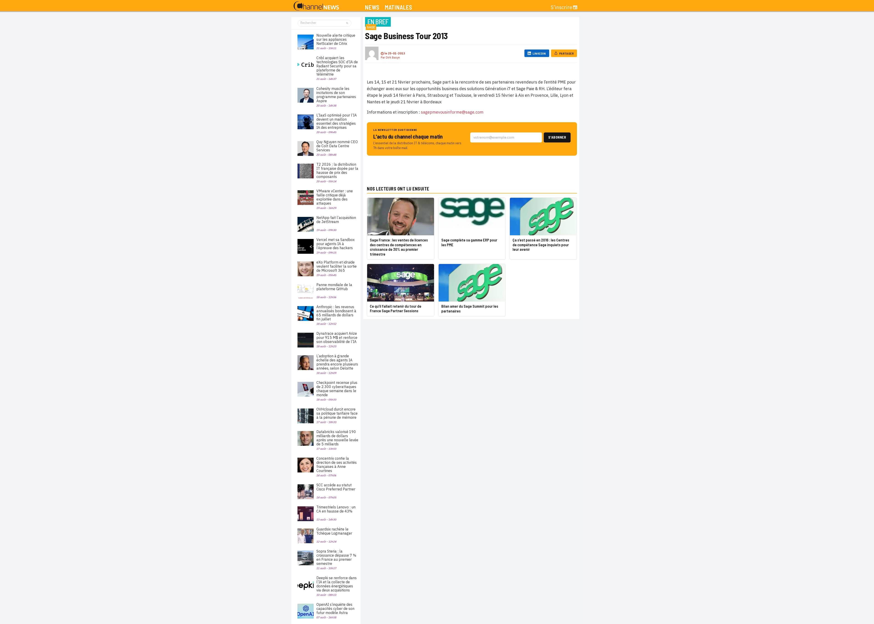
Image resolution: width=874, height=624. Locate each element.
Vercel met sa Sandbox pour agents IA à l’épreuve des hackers (335, 243)
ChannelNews (316, 6)
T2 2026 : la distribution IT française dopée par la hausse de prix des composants (337, 170)
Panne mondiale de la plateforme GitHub (334, 286)
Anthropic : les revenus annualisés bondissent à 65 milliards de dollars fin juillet (336, 312)
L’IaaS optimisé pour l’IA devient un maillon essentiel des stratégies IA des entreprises (336, 121)
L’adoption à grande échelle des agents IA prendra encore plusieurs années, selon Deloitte (337, 362)
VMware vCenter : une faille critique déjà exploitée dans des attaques (334, 197)
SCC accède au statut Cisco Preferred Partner (335, 487)
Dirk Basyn (393, 57)
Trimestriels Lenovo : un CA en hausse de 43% (336, 509)
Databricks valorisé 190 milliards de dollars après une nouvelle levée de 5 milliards (337, 437)
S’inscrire (561, 7)
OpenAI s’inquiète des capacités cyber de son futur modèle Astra (335, 608)
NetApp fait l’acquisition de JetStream (336, 219)
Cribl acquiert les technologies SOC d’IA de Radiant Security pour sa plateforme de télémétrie (337, 66)
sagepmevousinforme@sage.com (452, 112)
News (372, 7)
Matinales (398, 7)
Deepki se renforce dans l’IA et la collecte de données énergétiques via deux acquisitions (336, 584)
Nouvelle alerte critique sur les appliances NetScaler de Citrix (335, 39)
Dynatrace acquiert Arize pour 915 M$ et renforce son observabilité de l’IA (336, 337)
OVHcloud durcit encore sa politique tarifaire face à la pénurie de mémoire (337, 413)
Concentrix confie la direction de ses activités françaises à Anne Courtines (336, 464)
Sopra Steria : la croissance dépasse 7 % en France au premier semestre (336, 557)
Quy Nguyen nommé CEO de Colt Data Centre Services (337, 146)
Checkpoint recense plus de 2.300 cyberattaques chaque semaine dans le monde (336, 388)
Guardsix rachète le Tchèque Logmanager (334, 531)
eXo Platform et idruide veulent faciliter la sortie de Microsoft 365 (336, 266)
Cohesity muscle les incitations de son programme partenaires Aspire (336, 94)
